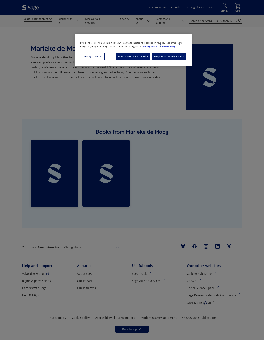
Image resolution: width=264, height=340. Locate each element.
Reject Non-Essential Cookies (133, 56)
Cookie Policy (169, 46)
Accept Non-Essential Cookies (169, 56)
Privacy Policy (150, 46)
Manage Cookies (92, 56)
